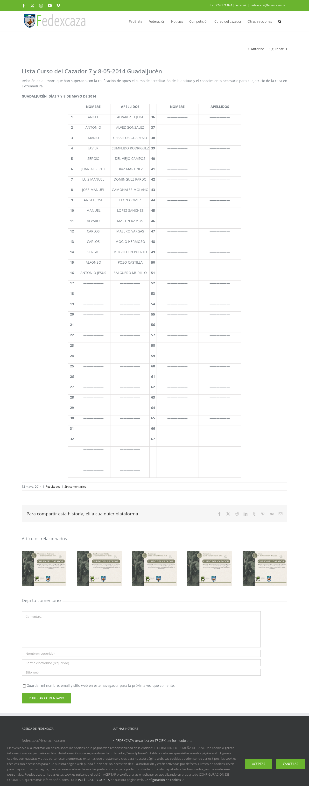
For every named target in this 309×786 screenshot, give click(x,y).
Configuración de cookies (163, 780)
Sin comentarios (75, 486)
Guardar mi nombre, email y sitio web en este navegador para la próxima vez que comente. (101, 685)
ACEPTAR (258, 764)
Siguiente (276, 49)
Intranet (240, 5)
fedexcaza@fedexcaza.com (269, 5)
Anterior (257, 49)
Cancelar (290, 764)
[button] (279, 21)
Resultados (53, 486)
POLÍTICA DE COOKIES (94, 780)
